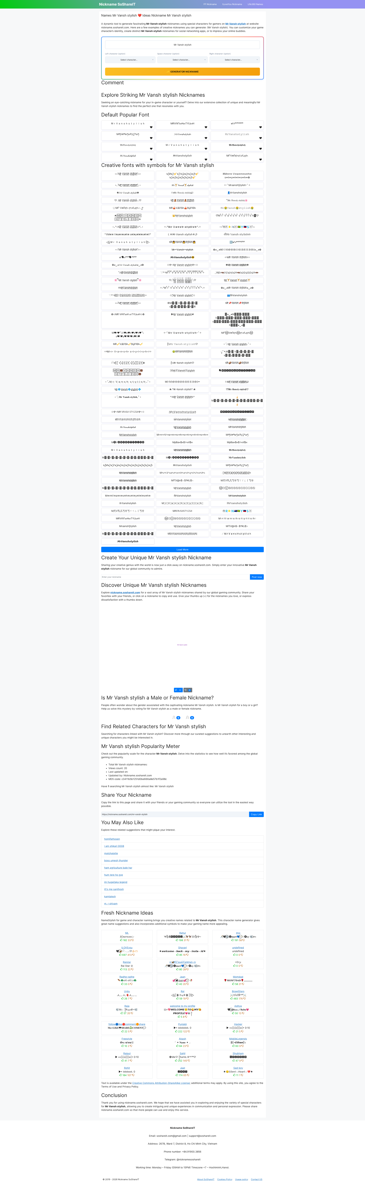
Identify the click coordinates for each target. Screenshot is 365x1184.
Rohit (127, 1068)
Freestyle (127, 1038)
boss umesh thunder (116, 860)
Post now (257, 577)
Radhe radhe (126, 976)
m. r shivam (110, 903)
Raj (182, 991)
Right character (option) (220, 54)
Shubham (238, 1053)
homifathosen (112, 839)
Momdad (238, 976)
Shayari (182, 947)
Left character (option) (115, 54)
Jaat (182, 1068)
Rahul (182, 933)
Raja (126, 1006)
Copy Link (256, 814)
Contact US (256, 1179)
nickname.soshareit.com (125, 592)
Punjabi (182, 1024)
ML (127, 933)
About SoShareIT (205, 1179)
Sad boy (238, 1068)
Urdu (127, 991)
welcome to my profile (182, 1006)
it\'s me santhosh (114, 889)
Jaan (182, 976)
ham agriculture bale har (118, 867)
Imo (238, 933)
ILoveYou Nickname (232, 4)
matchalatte (111, 853)
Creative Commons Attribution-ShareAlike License (161, 1083)
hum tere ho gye (113, 874)
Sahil (182, 1053)
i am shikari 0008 (114, 846)
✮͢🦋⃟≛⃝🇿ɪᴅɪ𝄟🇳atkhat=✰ (182, 962)
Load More (182, 549)
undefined (238, 947)
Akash (182, 1038)
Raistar (127, 962)
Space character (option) (168, 54)
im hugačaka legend (115, 882)
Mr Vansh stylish (235, 23)
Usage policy (241, 1179)
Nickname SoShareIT (117, 4)
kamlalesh (110, 896)
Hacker (238, 1024)
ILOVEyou (126, 947)
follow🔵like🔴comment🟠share (127, 1024)
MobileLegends (238, 1038)
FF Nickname (210, 4)
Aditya (238, 1006)
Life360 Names (255, 4)
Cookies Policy (224, 1179)
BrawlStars (238, 991)
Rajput (127, 1053)
